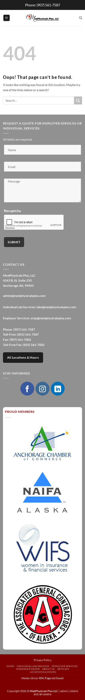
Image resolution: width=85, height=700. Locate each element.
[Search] (80, 18)
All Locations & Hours (23, 357)
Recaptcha (12, 211)
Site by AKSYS (42, 694)
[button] (6, 18)
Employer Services (64, 666)
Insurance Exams (28, 668)
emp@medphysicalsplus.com (51, 318)
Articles (63, 668)
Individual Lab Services (33, 666)
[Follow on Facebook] (27, 389)
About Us (48, 668)
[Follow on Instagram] (42, 389)
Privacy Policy (42, 660)
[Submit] (78, 100)
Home (10, 666)
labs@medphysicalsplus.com (56, 307)
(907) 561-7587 (48, 5)
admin (64, 691)
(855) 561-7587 (28, 334)
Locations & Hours (43, 671)
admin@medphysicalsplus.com (24, 295)
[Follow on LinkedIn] (58, 389)
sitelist (74, 691)
